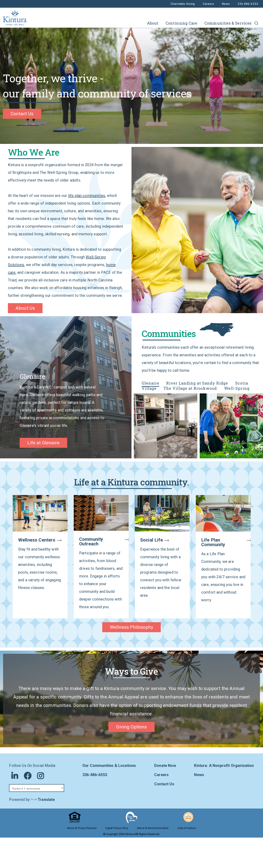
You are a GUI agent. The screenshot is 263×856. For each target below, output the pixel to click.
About (152, 23)
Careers (208, 4)
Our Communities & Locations (109, 765)
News (226, 4)
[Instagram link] (40, 776)
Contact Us (22, 113)
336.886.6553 (248, 4)
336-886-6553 (94, 774)
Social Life (151, 540)
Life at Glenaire (43, 442)
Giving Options (131, 727)
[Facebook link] (28, 776)
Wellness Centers (36, 540)
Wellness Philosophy (131, 627)
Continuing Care (181, 23)
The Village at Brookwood (190, 388)
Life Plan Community (213, 542)
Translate (46, 799)
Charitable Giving (183, 4)
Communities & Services (228, 23)
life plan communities (86, 195)
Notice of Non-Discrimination (152, 828)
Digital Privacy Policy (117, 828)
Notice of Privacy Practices (82, 828)
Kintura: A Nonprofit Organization (224, 765)
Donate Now (165, 765)
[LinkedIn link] (14, 776)
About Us (25, 308)
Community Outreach (91, 541)
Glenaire (150, 383)
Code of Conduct (187, 828)
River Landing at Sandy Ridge (197, 383)
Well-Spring (237, 388)
